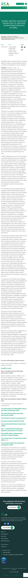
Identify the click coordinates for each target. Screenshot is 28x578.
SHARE (22, 44)
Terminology (5, 575)
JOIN (18, 3)
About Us (3, 531)
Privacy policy (17, 575)
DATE (2, 44)
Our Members (4, 534)
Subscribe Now (12, 507)
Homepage (3, 36)
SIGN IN (21, 3)
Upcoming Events (5, 540)
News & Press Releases (13, 36)
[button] (23, 7)
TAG (10, 44)
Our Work (3, 536)
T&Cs (11, 575)
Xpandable (16, 571)
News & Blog (4, 538)
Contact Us (4, 546)
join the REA (6, 527)
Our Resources (4, 544)
